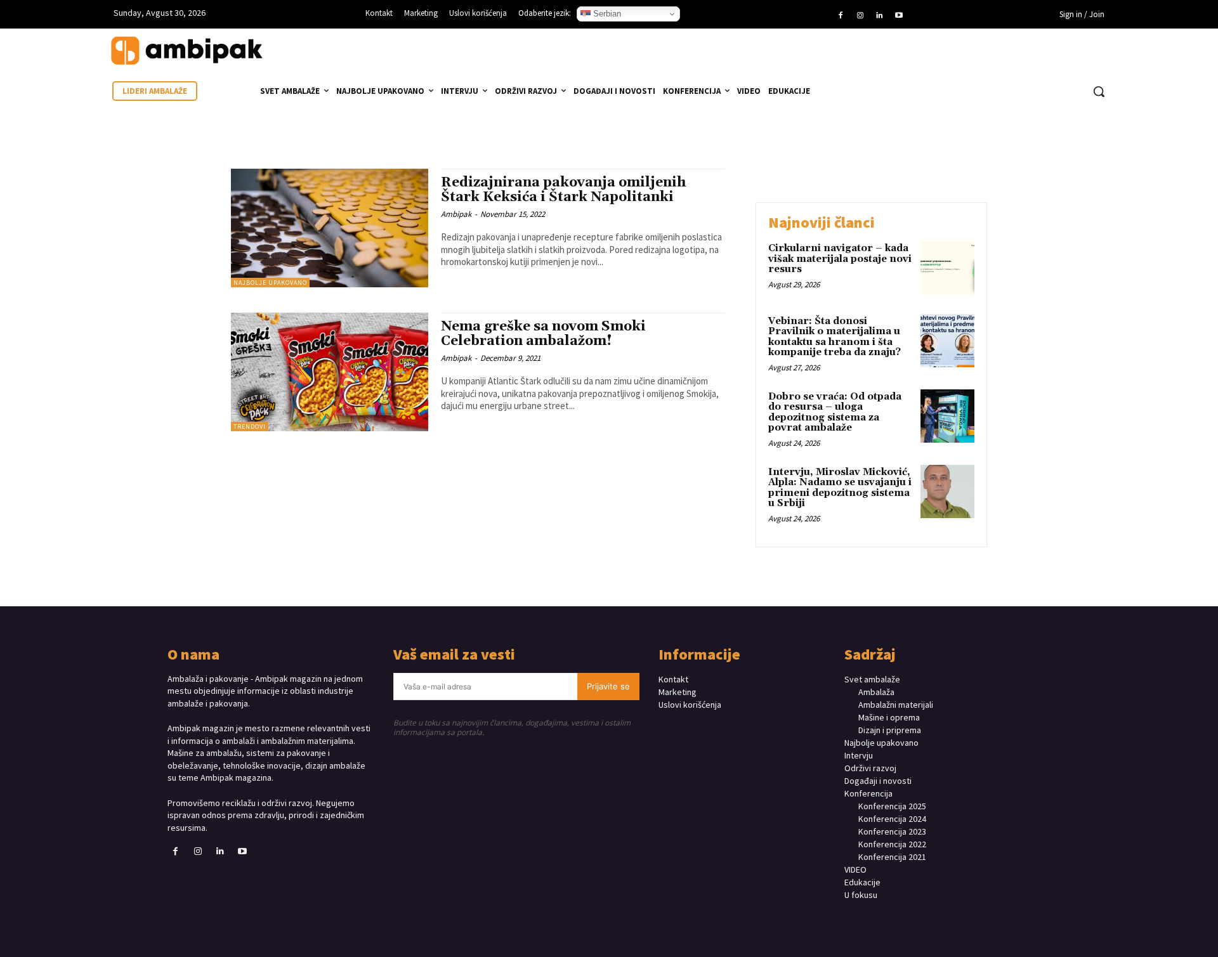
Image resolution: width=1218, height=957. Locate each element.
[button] (1099, 91)
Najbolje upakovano (270, 282)
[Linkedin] (879, 16)
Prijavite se (608, 686)
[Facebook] (840, 16)
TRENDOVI (249, 426)
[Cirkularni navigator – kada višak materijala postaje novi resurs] (947, 268)
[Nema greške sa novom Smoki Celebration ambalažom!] (329, 372)
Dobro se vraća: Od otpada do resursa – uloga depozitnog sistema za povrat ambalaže (834, 412)
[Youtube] (898, 16)
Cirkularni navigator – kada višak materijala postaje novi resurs (840, 258)
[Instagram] (860, 16)
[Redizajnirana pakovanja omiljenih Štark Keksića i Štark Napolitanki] (329, 228)
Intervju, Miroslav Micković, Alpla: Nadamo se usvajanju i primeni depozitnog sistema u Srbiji (840, 488)
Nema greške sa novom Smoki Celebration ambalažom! (543, 333)
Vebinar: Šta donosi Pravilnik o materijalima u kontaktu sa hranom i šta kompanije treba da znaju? (834, 337)
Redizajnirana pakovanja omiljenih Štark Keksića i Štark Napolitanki (563, 189)
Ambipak (456, 214)
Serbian (606, 13)
